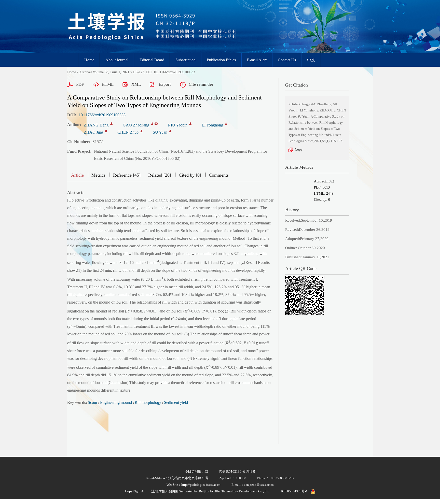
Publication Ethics (221, 60)
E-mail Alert (257, 60)
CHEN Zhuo (128, 132)
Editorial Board (152, 60)
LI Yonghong (212, 125)
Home (89, 60)
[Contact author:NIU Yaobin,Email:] (190, 123)
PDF (80, 84)
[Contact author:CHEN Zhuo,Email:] (141, 131)
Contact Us (287, 60)
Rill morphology (148, 402)
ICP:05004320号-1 (294, 491)
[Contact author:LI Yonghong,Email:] (226, 123)
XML (136, 84)
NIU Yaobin (177, 125)
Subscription (185, 60)
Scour (92, 402)
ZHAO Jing (93, 132)
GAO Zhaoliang (136, 125)
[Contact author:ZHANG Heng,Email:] (111, 123)
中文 (311, 60)
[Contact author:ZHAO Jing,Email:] (106, 131)
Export (165, 84)
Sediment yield (176, 402)
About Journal (116, 60)
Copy (298, 149)
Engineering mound (116, 402)
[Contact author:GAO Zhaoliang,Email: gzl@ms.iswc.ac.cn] (152, 123)
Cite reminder (201, 84)
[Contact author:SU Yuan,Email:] (170, 131)
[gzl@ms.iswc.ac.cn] (156, 123)
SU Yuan (160, 132)
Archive (85, 72)
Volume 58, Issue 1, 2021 (111, 72)
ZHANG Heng (96, 125)
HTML (108, 84)
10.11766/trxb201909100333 (102, 115)
